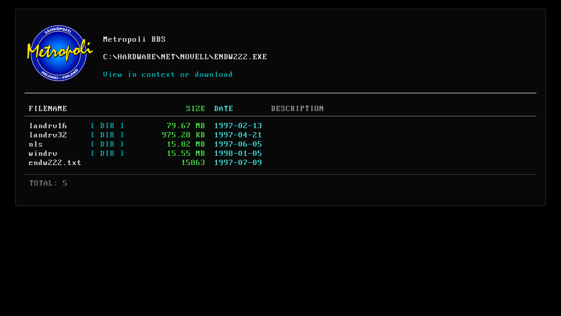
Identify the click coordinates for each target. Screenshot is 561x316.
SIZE (196, 108)
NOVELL (195, 57)
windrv (43, 153)
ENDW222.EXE (240, 57)
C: (108, 57)
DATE (224, 108)
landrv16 (48, 126)
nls (36, 144)
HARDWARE (137, 57)
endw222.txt (55, 162)
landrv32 (48, 135)
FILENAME (48, 108)
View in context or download (168, 74)
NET (168, 57)
